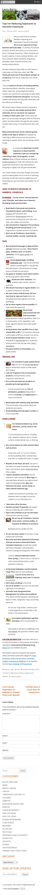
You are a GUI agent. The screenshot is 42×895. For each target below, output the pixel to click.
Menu (39, 2)
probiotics (7, 838)
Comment (6, 714)
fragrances (27, 664)
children (5, 661)
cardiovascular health (13, 794)
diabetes (6, 801)
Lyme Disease (8, 822)
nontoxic (13, 676)
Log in (23, 888)
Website (5, 750)
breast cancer (9, 788)
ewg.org (6, 648)
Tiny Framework (13, 888)
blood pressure (9, 782)
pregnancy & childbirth (17, 661)
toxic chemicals (13, 664)
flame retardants (11, 810)
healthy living (13, 673)
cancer (5, 791)
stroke (5, 844)
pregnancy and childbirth (15, 835)
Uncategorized (9, 847)
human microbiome (11, 819)
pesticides (30, 658)
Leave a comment (23, 31)
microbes (6, 826)
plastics (19, 676)
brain (5, 785)
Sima (3, 31)
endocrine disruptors (18, 658)
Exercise (6, 807)
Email (5, 743)
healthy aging (9, 813)
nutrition (7, 829)
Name (5, 736)
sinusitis (6, 841)
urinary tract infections (14, 850)
